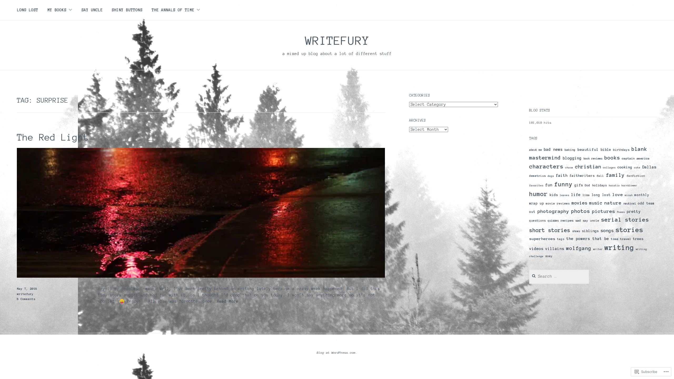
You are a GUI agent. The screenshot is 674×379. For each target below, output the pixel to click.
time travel (621, 239)
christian (588, 166)
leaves (564, 195)
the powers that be (587, 239)
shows (576, 231)
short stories (549, 230)
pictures (603, 211)
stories (629, 229)
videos (536, 248)
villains (554, 249)
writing (619, 247)
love (617, 194)
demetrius (537, 175)
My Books (56, 10)
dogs (551, 175)
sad (578, 220)
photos (580, 211)
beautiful (588, 149)
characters (546, 166)
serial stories (625, 220)
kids (553, 195)
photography (553, 211)
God (587, 185)
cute (637, 167)
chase (569, 167)
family (615, 175)
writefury (337, 40)
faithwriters (582, 176)
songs (607, 230)
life (576, 194)
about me (535, 149)
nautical (629, 203)
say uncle (591, 220)
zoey (549, 256)
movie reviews (558, 203)
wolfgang (578, 248)
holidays (599, 185)
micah (629, 195)
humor (538, 194)
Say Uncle (92, 10)
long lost (601, 195)
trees (638, 239)
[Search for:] (559, 276)
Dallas (649, 167)
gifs (578, 185)
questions (537, 220)
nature (613, 203)
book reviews (592, 158)
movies (579, 202)
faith (562, 175)
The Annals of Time (173, 10)
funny (563, 184)
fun (548, 185)
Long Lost (27, 10)
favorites (536, 185)
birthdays (621, 149)
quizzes (553, 220)
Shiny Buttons (127, 10)
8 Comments (26, 299)
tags (560, 239)
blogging (572, 158)
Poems (621, 212)
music (595, 203)
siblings (590, 231)
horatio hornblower (623, 185)
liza (586, 195)
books (612, 158)
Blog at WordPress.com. (337, 352)
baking (570, 149)
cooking (624, 167)
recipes (567, 220)
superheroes (542, 239)
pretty (634, 212)
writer (598, 249)
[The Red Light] (201, 276)
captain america (636, 158)
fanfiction (636, 175)
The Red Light (53, 137)
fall (600, 175)
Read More (227, 301)
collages (609, 167)
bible (606, 150)
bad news (553, 149)
